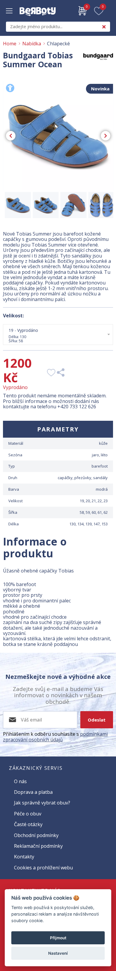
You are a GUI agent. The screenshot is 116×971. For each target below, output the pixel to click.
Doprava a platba (33, 792)
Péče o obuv (27, 813)
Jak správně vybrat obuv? (42, 802)
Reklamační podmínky (38, 846)
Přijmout (58, 937)
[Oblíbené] (99, 11)
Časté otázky (28, 824)
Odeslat (97, 720)
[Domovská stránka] (38, 19)
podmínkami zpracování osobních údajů (55, 737)
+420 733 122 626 (76, 406)
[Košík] (82, 11)
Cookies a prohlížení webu (43, 867)
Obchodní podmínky (36, 835)
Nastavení (58, 953)
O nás (20, 781)
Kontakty (24, 856)
